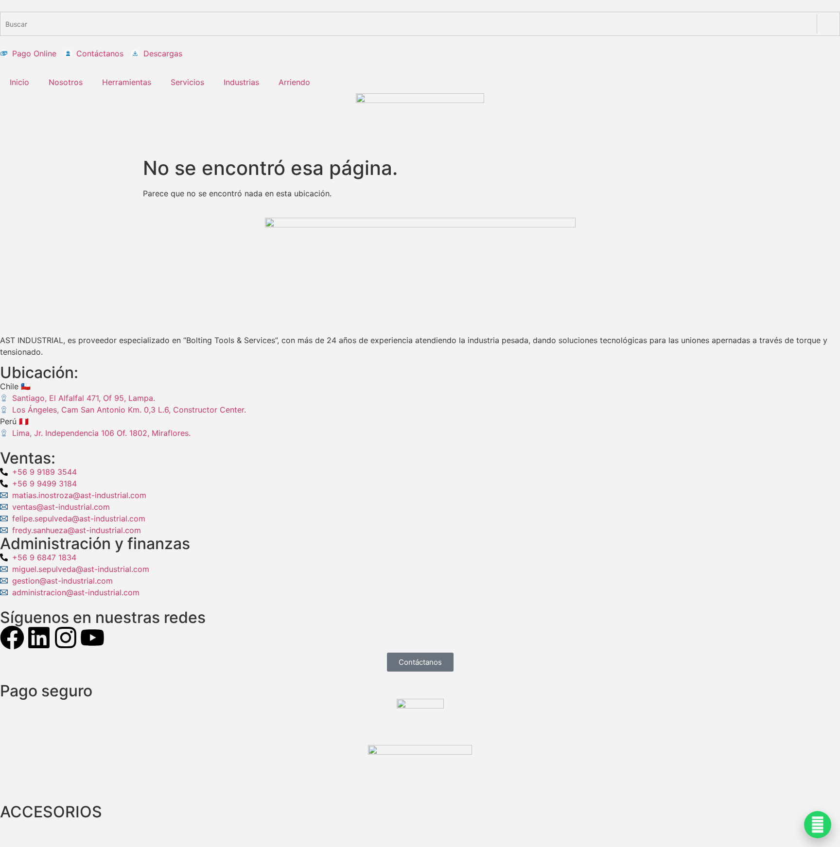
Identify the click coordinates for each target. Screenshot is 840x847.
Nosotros (66, 82)
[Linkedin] (39, 637)
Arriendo (294, 82)
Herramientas (126, 82)
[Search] (828, 24)
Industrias (241, 82)
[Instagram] (65, 637)
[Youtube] (92, 637)
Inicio (19, 82)
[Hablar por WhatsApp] (817, 824)
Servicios (187, 82)
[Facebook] (12, 637)
